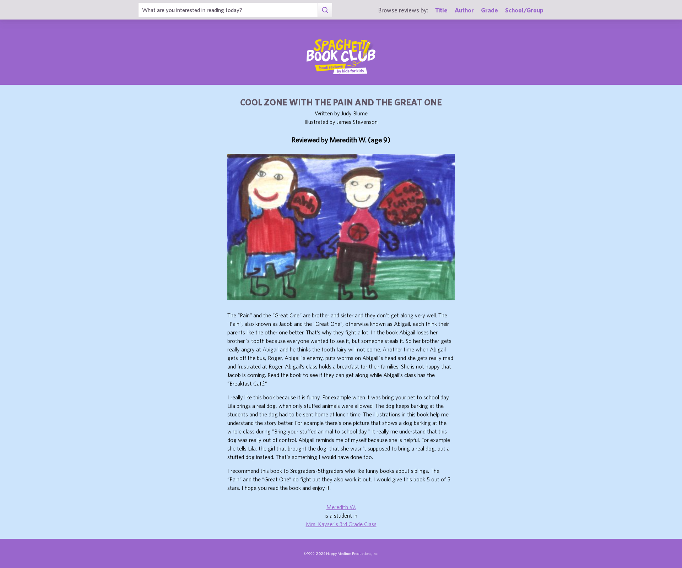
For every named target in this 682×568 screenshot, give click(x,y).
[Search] (325, 10)
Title (441, 10)
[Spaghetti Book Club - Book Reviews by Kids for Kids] (341, 56)
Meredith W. (341, 507)
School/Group (524, 10)
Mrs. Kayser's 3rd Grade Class (341, 524)
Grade (489, 10)
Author (464, 10)
